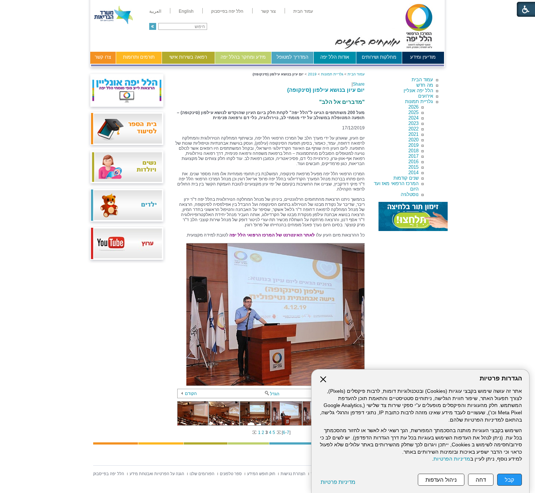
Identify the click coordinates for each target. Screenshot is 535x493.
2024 (413, 118)
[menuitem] (303, 11)
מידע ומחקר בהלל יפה (243, 57)
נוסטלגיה (410, 194)
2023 (413, 123)
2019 (413, 145)
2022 (413, 129)
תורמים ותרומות (139, 57)
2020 (413, 139)
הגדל (275, 393)
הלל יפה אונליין (418, 90)
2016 (413, 161)
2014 (413, 172)
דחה (481, 480)
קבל (509, 480)
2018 (413, 150)
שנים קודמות (406, 178)
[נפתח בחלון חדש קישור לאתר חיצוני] (413, 216)
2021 (413, 134)
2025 (413, 112)
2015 (413, 167)
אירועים (425, 96)
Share (359, 84)
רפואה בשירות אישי (188, 57)
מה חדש (424, 85)
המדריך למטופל (292, 57)
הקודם (191, 393)
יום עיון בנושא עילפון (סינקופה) (326, 90)
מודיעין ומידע (423, 57)
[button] (152, 26)
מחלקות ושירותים (379, 57)
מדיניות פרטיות (338, 482)
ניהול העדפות (441, 480)
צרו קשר (103, 57)
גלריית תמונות (419, 101)
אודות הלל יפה (334, 57)
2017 (413, 156)
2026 (413, 107)
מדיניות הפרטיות (451, 459)
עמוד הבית (422, 79)
